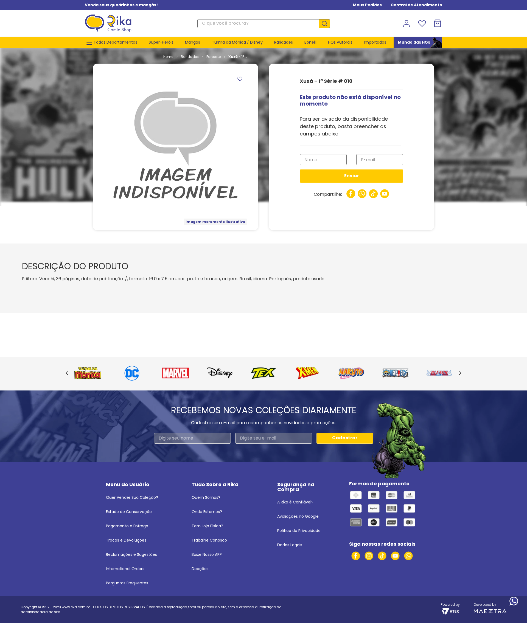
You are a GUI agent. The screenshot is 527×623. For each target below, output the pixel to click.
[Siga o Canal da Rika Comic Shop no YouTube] (395, 555)
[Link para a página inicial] (168, 56)
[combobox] (263, 23)
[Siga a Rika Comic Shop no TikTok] (382, 555)
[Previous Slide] (67, 373)
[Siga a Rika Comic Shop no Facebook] (355, 555)
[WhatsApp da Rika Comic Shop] (408, 555)
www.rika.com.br (76, 607)
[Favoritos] (421, 23)
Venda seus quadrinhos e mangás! (121, 5)
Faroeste (213, 56)
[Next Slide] (460, 373)
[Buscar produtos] (326, 23)
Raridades (190, 56)
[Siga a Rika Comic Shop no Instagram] (369, 555)
